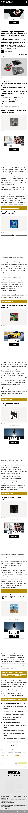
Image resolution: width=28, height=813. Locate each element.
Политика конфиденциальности (5, 796)
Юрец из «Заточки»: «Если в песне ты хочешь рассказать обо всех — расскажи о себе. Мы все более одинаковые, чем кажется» (14, 674)
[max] (19, 776)
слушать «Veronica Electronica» (10, 208)
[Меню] (1, 2)
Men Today (8, 2)
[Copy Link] (24, 811)
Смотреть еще (14, 252)
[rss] (9, 776)
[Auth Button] (26, 2)
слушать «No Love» (7, 493)
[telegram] (14, 776)
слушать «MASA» (7, 399)
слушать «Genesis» (7, 301)
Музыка (8, 28)
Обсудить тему (24, 54)
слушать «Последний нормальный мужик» (13, 699)
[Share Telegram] (17, 811)
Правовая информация (17, 796)
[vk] (11, 776)
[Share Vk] (3, 811)
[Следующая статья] (14, 767)
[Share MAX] (10, 811)
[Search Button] (24, 2)
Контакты (25, 796)
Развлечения (3, 28)
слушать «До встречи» (8, 591)
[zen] (16, 776)
